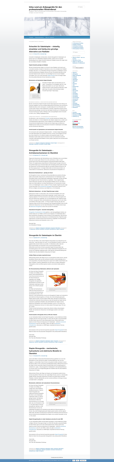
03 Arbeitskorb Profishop (78, 46)
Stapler (55, 143)
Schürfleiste (75, 100)
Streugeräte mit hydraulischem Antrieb (37, 212)
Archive (74, 67)
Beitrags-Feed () (77, 113)
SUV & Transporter (76, 106)
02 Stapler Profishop (77, 44)
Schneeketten (75, 94)
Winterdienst (57, 228)
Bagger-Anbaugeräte (77, 75)
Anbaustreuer (32, 229)
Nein (77, 460)
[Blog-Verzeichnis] (75, 121)
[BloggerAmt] (76, 123)
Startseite (31, 37)
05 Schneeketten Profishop (78, 48)
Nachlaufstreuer (53, 229)
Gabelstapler (47, 143)
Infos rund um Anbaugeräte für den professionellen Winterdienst (45, 8)
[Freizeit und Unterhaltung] (78, 126)
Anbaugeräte (42, 143)
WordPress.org (76, 116)
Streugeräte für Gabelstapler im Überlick (45, 235)
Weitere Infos (83, 460)
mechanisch (41, 144)
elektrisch (38, 229)
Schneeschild (75, 99)
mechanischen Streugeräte (46, 186)
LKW (73, 85)
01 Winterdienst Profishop (78, 43)
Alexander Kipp (43, 54)
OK (73, 460)
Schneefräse (75, 93)
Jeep (73, 82)
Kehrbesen (75, 83)
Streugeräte (53, 228)
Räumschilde (75, 90)
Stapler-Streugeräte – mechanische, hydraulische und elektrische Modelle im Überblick (45, 351)
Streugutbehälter (76, 104)
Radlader (74, 89)
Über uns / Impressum (50, 37)
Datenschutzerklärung (39, 37)
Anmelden (75, 112)
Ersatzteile (75, 76)
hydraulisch (36, 144)
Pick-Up (74, 88)
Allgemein (38, 143)
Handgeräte (75, 81)
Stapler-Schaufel (51, 75)
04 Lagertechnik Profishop (78, 47)
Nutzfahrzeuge (75, 86)
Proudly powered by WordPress (57, 457)
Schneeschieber (76, 97)
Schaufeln (47, 118)
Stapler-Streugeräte (59, 329)
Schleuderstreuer (32, 451)
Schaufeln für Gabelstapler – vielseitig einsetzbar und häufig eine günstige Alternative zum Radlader (44, 49)
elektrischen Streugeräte (36, 206)
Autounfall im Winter (77, 60)
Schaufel (52, 143)
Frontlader (75, 78)
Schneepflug (75, 96)
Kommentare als (77, 115)
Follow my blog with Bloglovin (78, 127)
